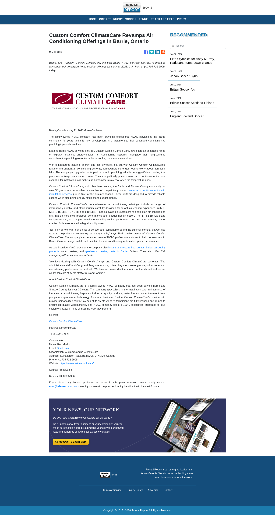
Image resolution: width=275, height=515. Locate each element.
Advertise (153, 490)
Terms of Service (112, 490)
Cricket (105, 19)
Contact (168, 490)
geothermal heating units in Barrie (106, 251)
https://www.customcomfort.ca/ (77, 363)
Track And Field (163, 19)
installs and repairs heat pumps (126, 247)
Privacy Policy (135, 490)
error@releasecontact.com (64, 386)
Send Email (63, 348)
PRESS (181, 19)
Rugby (118, 19)
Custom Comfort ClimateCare (65, 321)
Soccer (130, 19)
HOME (93, 19)
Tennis (143, 19)
